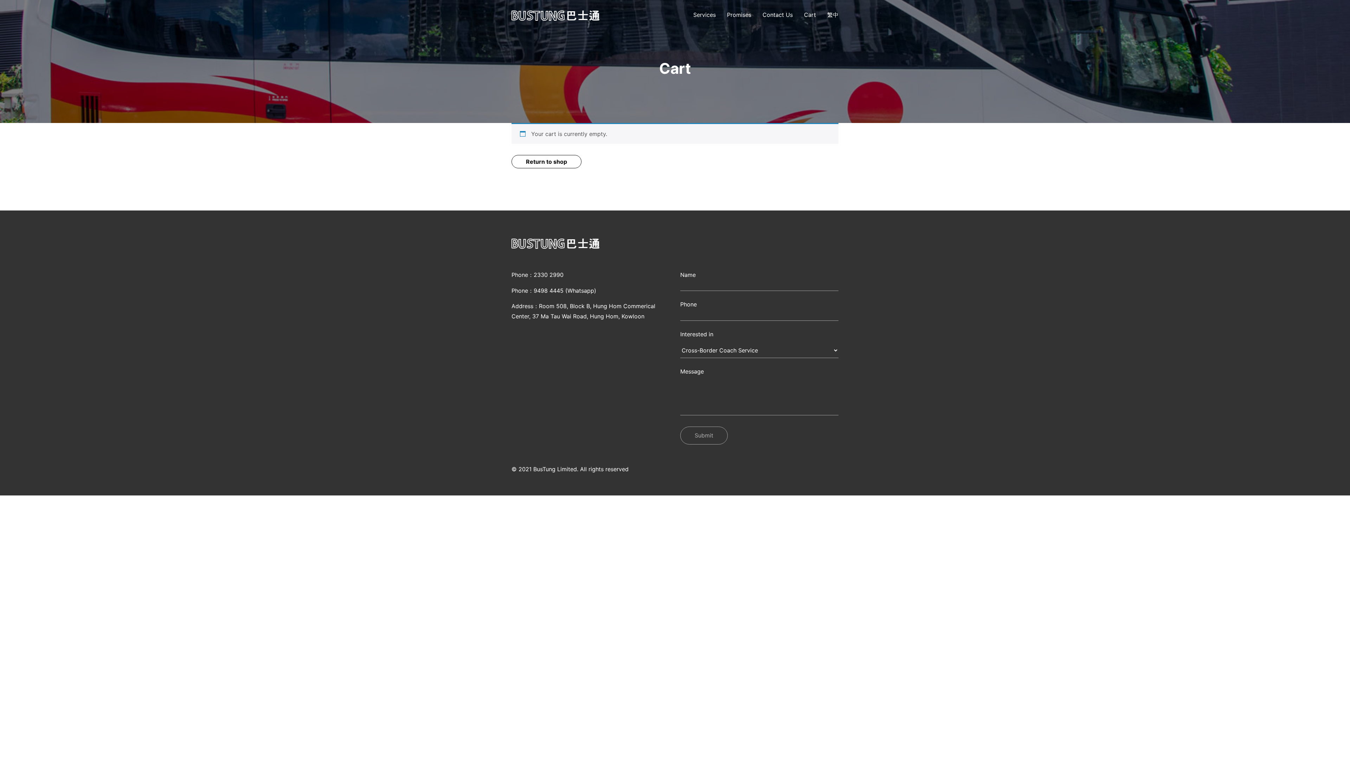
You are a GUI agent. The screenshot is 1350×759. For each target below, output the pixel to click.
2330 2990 (549, 274)
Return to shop (546, 161)
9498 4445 (549, 290)
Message (692, 371)
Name (688, 274)
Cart (810, 14)
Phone (688, 304)
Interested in (696, 334)
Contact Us (778, 14)
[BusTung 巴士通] (555, 16)
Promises (739, 14)
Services (704, 14)
